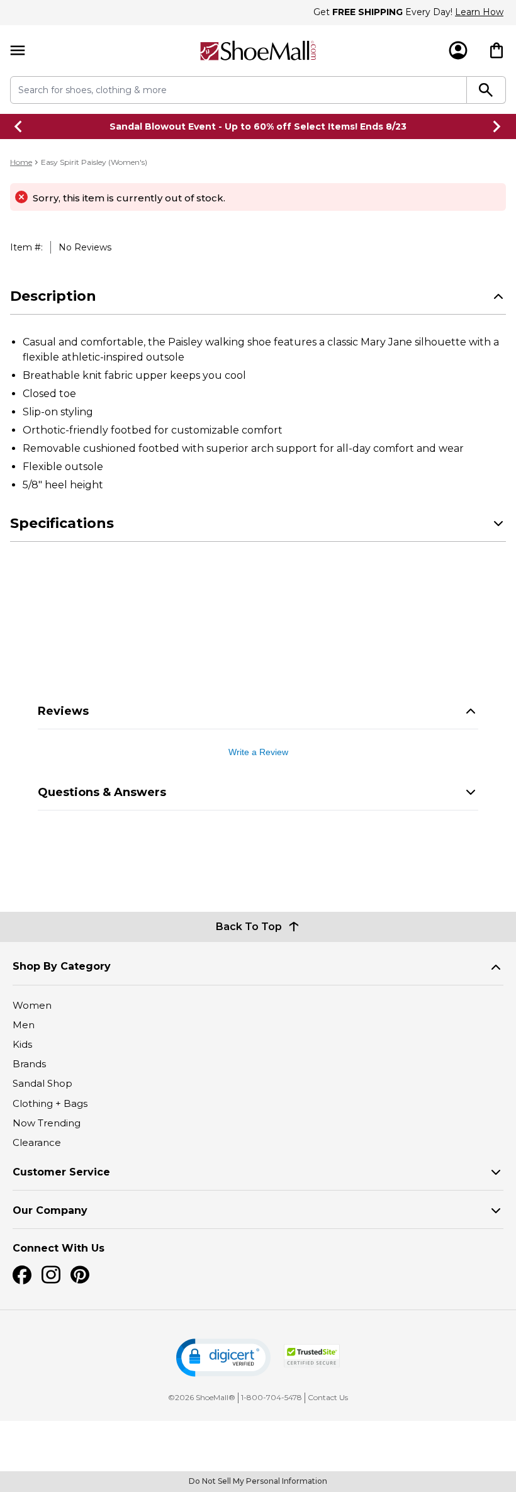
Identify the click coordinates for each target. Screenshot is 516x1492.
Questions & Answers (102, 792)
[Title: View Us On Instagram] (51, 1274)
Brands (29, 1064)
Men (24, 1025)
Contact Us (328, 1397)
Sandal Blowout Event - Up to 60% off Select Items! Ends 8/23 (258, 126)
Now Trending (47, 1123)
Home (21, 162)
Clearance (37, 1142)
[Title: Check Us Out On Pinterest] (79, 1274)
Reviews (63, 711)
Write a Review (258, 752)
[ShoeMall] (258, 51)
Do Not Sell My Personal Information (258, 1481)
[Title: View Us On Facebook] (22, 1274)
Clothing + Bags (50, 1103)
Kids (22, 1044)
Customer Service (61, 1172)
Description (53, 296)
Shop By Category (62, 966)
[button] (223, 1357)
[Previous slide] (19, 126)
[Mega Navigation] (17, 51)
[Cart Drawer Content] (496, 50)
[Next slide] (497, 126)
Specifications (62, 523)
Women (32, 1005)
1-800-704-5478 (271, 1397)
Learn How (479, 12)
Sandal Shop (42, 1083)
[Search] (486, 90)
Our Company (50, 1210)
